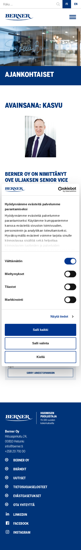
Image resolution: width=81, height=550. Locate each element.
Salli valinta (40, 343)
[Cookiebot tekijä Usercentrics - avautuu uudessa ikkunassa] (58, 189)
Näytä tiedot (59, 316)
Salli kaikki (40, 329)
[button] (72, 17)
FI (67, 4)
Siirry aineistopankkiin (41, 372)
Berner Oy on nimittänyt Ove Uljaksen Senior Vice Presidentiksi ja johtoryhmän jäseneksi (36, 183)
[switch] (70, 274)
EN (75, 4)
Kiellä (41, 357)
